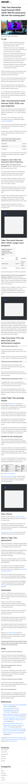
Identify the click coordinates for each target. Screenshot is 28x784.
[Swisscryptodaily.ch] (6, 2)
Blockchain (3, 773)
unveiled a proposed (20, 516)
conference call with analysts (10, 476)
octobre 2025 (4, 751)
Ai (1, 768)
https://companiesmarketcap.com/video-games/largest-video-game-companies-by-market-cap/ (13, 725)
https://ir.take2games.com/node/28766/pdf (13, 732)
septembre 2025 (4, 754)
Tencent (15, 112)
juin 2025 (3, 760)
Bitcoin (2, 770)
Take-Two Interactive (10, 473)
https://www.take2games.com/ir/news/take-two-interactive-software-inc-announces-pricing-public (15, 719)
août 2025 (3, 756)
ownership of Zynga (13, 632)
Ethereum (3, 779)
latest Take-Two (13, 403)
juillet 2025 (3, 758)
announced (3, 584)
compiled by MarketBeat (7, 121)
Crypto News (4, 775)
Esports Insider (13, 741)
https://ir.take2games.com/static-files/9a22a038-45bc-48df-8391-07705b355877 (11, 710)
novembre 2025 (4, 749)
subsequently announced (8, 532)
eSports (2, 777)
